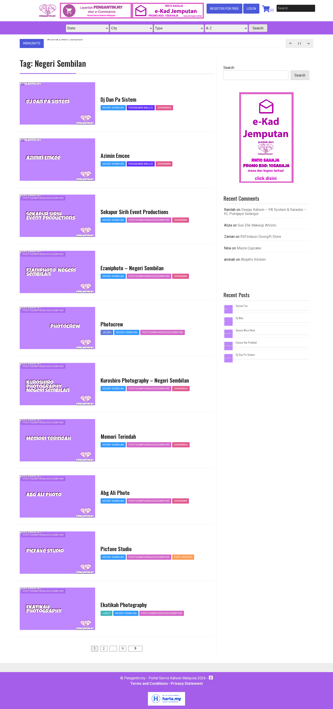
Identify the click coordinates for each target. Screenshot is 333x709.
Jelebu (106, 332)
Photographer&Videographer (43, 198)
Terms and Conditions (149, 683)
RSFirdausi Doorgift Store (260, 236)
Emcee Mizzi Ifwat (245, 330)
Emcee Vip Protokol (246, 342)
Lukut (106, 613)
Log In (251, 8)
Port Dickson (183, 557)
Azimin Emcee (115, 155)
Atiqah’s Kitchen (253, 259)
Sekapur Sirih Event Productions (134, 211)
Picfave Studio (116, 549)
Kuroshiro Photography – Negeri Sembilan (145, 380)
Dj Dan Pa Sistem (118, 99)
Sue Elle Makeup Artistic (257, 225)
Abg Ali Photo (115, 492)
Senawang (164, 107)
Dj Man (239, 318)
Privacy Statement (187, 683)
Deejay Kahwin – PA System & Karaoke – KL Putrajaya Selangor (265, 211)
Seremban (164, 163)
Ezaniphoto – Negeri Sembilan (132, 268)
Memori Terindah (118, 436)
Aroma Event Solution (65, 43)
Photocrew (112, 324)
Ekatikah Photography (124, 604)
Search (228, 67)
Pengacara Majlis (140, 107)
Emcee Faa (242, 306)
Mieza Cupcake (249, 248)
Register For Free (224, 8)
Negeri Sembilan (113, 107)
